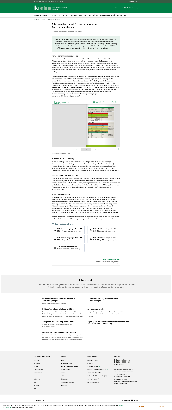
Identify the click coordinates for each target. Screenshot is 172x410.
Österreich (36, 360)
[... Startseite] (50, 7)
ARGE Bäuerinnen (92, 360)
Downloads (64, 385)
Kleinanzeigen (64, 379)
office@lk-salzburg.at (124, 376)
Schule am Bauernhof (93, 379)
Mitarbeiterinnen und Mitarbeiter (69, 366)
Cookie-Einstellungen (120, 383)
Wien (35, 388)
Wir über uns (37, 1)
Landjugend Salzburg (93, 366)
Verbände (63, 376)
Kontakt (124, 379)
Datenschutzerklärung (120, 381)
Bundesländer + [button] (133, 1)
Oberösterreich (38, 373)
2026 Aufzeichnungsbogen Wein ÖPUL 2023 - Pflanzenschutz (69, 230)
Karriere (44, 1)
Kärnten (36, 366)
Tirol (35, 382)
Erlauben (161, 406)
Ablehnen (141, 406)
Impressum (117, 379)
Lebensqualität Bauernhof (94, 373)
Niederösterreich (38, 369)
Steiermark (37, 379)
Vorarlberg (37, 385)
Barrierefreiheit (132, 381)
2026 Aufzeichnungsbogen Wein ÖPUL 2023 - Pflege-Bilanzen (69, 239)
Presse (61, 1)
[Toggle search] (137, 8)
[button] (119, 7)
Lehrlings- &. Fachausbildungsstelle (96, 369)
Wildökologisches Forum (67, 382)
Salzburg (36, 376)
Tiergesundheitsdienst (93, 382)
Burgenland (37, 363)
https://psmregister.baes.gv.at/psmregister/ (65, 96)
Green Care (90, 363)
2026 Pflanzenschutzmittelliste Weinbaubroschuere (68, 248)
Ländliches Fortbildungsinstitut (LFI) (97, 376)
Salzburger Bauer (53, 1)
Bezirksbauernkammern (67, 363)
